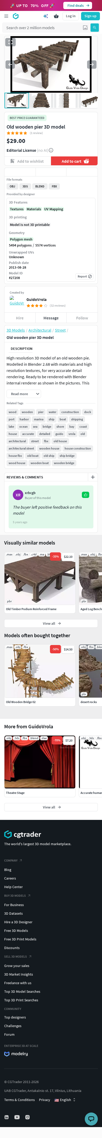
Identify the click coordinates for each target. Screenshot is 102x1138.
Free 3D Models (16, 930)
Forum (9, 1034)
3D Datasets (13, 913)
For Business (14, 904)
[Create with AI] (46, 16)
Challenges (12, 1025)
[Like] (20, 172)
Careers (10, 878)
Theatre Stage (15, 793)
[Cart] (56, 16)
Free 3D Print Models (20, 939)
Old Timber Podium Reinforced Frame (31, 609)
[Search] (94, 27)
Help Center (13, 886)
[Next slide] (92, 64)
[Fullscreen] (10, 42)
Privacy (44, 1099)
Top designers (15, 1017)
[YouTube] (17, 1117)
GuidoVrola (36, 299)
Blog (7, 869)
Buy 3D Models (15, 895)
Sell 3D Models (15, 956)
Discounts (12, 947)
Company (11, 860)
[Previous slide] (10, 64)
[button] (85, 27)
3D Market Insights (18, 974)
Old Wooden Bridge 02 (21, 702)
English (62, 1100)
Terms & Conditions (19, 1099)
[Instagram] (28, 1117)
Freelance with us (17, 983)
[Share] (82, 172)
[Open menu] (6, 16)
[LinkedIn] (7, 1117)
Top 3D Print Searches (21, 1000)
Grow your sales (16, 965)
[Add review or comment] (93, 477)
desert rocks (89, 702)
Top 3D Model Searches (22, 991)
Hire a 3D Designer (18, 922)
